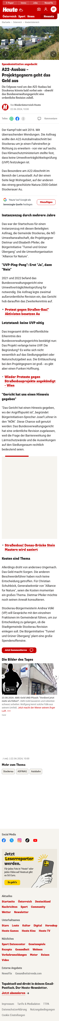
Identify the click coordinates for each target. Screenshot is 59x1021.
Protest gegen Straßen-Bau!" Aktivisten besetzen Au (27, 312)
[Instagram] (19, 840)
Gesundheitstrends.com (28, 973)
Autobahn (36, 771)
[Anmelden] (46, 9)
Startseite (6, 22)
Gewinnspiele (37, 944)
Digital (38, 925)
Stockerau (8, 771)
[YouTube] (35, 840)
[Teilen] (23, 118)
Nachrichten (9, 907)
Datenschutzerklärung (14, 1009)
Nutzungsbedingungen (42, 1009)
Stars (5, 925)
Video (5, 960)
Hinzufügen (46, 202)
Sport (21, 16)
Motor (34, 955)
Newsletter (21, 912)
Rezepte (7, 949)
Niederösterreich (32, 22)
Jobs (35, 2)
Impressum (8, 1004)
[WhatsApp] (11, 118)
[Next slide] (56, 676)
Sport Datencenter (13, 944)
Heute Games (10, 931)
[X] (12, 840)
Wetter (6, 912)
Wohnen (37, 949)
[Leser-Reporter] (39, 9)
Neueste (49, 16)
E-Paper (10, 2)
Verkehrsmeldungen (14, 955)
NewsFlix (49, 2)
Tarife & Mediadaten (28, 1004)
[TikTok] (27, 840)
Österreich (9, 16)
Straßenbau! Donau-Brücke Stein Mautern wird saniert (30, 547)
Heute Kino (29, 931)
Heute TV (44, 931)
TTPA (46, 1004)
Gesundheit (22, 949)
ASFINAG (22, 771)
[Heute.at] (10, 9)
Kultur (26, 925)
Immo (23, 2)
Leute (15, 925)
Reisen (45, 955)
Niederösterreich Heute (27, 105)
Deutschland (42, 901)
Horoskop (51, 925)
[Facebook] (17, 118)
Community (38, 907)
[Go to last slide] (3, 676)
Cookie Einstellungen (13, 1015)
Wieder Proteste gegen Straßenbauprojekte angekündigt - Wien (30, 381)
